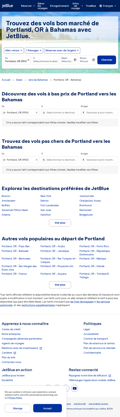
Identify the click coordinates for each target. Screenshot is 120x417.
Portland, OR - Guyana (53, 273)
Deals (19, 79)
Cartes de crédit (11, 329)
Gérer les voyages (43, 6)
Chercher (106, 59)
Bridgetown (86, 214)
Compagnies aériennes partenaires (22, 338)
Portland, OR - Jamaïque (55, 250)
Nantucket (85, 210)
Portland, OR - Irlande (91, 266)
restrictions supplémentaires (38, 305)
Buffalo (6, 205)
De (6, 58)
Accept (47, 408)
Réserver (28, 5)
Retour (83, 58)
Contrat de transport (96, 338)
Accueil (6, 79)
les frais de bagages (82, 301)
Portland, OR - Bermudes (16, 258)
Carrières (9, 352)
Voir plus (60, 222)
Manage (17, 408)
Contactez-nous (11, 362)
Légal (87, 329)
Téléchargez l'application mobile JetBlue (92, 380)
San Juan (46, 210)
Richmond (85, 205)
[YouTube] (74, 388)
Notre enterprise (11, 334)
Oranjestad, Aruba (90, 200)
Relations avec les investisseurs (22, 348)
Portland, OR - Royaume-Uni (57, 266)
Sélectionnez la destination (45, 61)
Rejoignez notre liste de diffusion (90, 375)
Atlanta (6, 214)
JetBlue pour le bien (13, 375)
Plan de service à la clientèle (99, 348)
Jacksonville (86, 196)
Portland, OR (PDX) (16, 61)
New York (46, 196)
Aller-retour (12, 50)
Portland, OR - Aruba (53, 246)
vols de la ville (80, 404)
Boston (6, 196)
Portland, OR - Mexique (92, 258)
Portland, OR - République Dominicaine (94, 252)
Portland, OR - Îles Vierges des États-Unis (19, 268)
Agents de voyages (13, 343)
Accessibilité (91, 334)
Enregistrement (59, 5)
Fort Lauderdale (50, 205)
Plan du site (8, 357)
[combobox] (20, 112)
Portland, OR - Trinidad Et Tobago (94, 275)
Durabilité (7, 380)
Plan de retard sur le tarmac (99, 343)
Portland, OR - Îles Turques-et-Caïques (58, 260)
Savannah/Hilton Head (15, 210)
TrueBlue (91, 5)
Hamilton (46, 214)
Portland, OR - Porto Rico (94, 246)
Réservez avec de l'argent (61, 50)
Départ (64, 58)
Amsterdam (8, 200)
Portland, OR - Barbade (15, 250)
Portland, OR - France (14, 273)
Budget (84, 106)
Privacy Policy (15, 398)
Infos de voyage (77, 6)
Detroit (45, 200)
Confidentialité (92, 352)
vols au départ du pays (98, 404)
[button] (34, 50)
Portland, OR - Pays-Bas (16, 246)
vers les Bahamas (38, 79)
